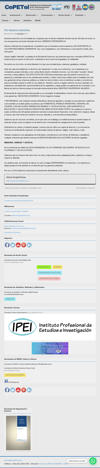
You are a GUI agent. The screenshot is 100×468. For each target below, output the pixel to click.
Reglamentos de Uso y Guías (14, 226)
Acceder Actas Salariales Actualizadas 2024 (18, 200)
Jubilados (27, 20)
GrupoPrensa (10, 33)
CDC (26, 33)
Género (17, 20)
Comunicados (47, 15)
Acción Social (64, 15)
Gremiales (79, 15)
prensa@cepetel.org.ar (13, 460)
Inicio (4, 15)
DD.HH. (38, 20)
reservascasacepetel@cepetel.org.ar (23, 228)
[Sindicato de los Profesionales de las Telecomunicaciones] (50, 10)
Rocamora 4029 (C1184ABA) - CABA (53, 464)
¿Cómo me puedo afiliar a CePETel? (16, 211)
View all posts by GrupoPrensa (18, 181)
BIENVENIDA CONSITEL (86, 188)
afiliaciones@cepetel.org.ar (21, 215)
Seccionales (31, 15)
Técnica (5, 20)
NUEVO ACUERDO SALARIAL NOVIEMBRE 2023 (23, 188)
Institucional (15, 15)
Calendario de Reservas (12, 232)
